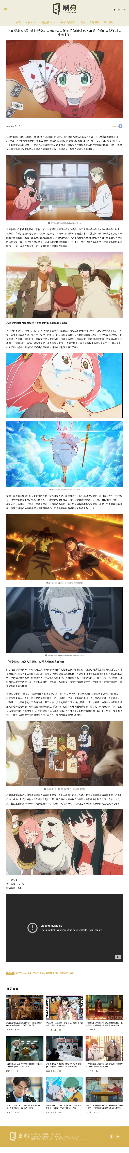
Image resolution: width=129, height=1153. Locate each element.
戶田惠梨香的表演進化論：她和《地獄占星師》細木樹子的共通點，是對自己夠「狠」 (24, 1024)
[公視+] (119, 9)
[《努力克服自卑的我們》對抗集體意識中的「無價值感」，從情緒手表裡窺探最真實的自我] (104, 1007)
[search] (124, 9)
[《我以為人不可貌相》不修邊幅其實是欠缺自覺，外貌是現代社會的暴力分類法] (24, 1089)
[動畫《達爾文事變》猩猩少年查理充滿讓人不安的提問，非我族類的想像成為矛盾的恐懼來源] (104, 1089)
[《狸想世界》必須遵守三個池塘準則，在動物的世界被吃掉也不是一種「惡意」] (24, 1048)
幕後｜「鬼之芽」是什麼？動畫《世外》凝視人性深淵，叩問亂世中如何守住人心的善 (64, 1106)
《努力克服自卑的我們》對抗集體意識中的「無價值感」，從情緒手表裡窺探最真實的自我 (104, 1024)
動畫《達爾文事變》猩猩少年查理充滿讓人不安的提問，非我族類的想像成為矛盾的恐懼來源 (104, 1106)
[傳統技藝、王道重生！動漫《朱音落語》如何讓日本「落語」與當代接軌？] (64, 1007)
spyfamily (21, 973)
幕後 (82, 22)
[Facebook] (115, 9)
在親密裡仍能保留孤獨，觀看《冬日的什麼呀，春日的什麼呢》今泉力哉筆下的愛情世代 (64, 1065)
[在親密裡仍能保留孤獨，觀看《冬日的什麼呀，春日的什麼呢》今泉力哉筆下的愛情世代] (64, 1048)
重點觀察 (94, 22)
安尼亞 (35, 973)
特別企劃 (45, 22)
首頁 (18, 22)
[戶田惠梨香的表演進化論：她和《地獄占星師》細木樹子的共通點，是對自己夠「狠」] (24, 1007)
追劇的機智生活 (67, 22)
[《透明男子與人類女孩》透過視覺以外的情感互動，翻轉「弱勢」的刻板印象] (104, 1048)
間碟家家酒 (64, 973)
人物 (28, 22)
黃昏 (72, 973)
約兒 (42, 973)
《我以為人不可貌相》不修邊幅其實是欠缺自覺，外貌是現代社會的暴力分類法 (24, 1106)
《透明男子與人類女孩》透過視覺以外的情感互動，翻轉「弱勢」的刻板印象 (104, 1065)
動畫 (29, 973)
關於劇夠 (108, 22)
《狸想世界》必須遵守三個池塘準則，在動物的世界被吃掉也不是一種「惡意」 (24, 1065)
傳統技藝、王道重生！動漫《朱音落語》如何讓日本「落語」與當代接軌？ (64, 1024)
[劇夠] (50, 1136)
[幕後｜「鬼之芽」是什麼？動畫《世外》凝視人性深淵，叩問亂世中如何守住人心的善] (64, 1089)
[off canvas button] (5, 9)
